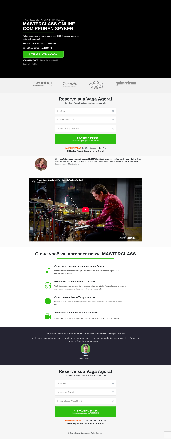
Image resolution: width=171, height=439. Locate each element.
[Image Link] (41, 164)
